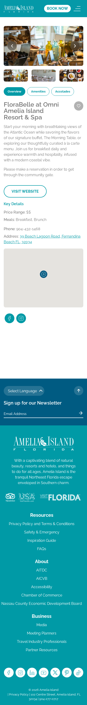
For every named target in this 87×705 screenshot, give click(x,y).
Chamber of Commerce (41, 595)
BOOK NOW (57, 8)
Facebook (9, 672)
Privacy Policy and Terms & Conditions (41, 524)
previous (12, 46)
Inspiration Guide (41, 540)
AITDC (41, 570)
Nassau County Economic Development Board (41, 603)
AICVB (41, 578)
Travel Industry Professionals (42, 641)
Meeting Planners (41, 633)
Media (41, 625)
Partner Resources (42, 650)
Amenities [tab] (38, 91)
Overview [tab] (14, 91)
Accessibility (41, 587)
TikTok (78, 672)
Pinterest (67, 672)
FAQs (41, 549)
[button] (43, 274)
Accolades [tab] (62, 91)
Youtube (43, 672)
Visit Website (25, 191)
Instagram (20, 672)
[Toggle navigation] (77, 8)
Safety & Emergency (41, 532)
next (75, 46)
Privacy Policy (19, 694)
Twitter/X (55, 672)
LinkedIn (32, 672)
